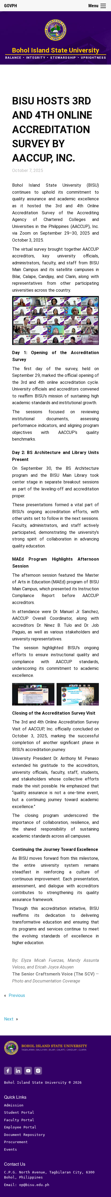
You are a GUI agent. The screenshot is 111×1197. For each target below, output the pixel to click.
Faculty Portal (19, 1120)
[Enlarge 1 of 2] (47, 690)
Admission (13, 1105)
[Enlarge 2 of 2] (92, 690)
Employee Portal (20, 1127)
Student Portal (19, 1112)
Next (8, 1019)
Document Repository (24, 1135)
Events (10, 1149)
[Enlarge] (92, 303)
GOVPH (10, 5)
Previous (17, 995)
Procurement (16, 1142)
